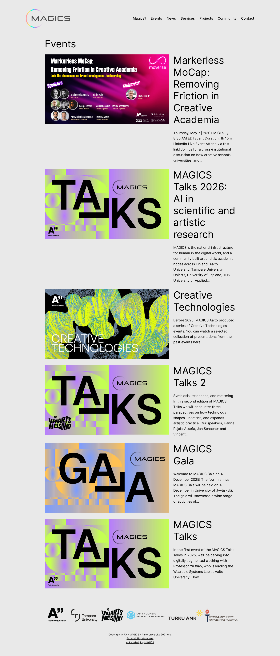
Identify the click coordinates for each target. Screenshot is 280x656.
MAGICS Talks (192, 530)
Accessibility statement (140, 638)
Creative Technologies (204, 301)
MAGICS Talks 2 (192, 377)
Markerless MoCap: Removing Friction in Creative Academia (198, 90)
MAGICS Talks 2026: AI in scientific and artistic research (204, 204)
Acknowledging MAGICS (140, 642)
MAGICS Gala (192, 455)
